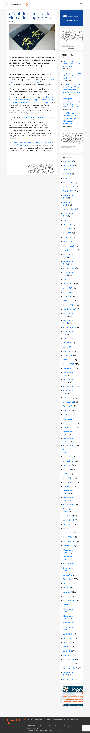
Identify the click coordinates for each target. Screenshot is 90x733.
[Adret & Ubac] (41, 169)
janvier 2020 (69, 546)
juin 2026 (67, 170)
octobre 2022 (69, 386)
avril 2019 (67, 592)
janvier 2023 (69, 368)
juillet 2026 (68, 165)
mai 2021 (67, 469)
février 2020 (69, 541)
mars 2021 (67, 478)
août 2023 (68, 338)
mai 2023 (67, 351)
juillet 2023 (68, 343)
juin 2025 (67, 229)
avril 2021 (67, 474)
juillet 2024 (68, 284)
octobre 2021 (69, 446)
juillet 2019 (68, 579)
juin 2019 (67, 583)
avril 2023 (67, 356)
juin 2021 (67, 465)
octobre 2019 (69, 564)
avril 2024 (67, 296)
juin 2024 (67, 288)
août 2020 (68, 516)
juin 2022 (67, 406)
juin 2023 (67, 347)
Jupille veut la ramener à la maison (39, 117)
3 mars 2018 (13, 21)
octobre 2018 (69, 623)
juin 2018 (67, 643)
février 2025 (68, 246)
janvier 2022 (69, 427)
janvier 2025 (68, 250)
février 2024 (68, 305)
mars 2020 (68, 537)
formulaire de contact (50, 722)
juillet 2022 (68, 402)
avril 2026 (67, 178)
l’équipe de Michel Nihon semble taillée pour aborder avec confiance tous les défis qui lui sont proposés (31, 99)
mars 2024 (67, 301)
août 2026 (68, 161)
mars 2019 (67, 596)
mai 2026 (67, 174)
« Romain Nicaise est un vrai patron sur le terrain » (72, 75)
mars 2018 (67, 655)
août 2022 (68, 398)
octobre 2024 (69, 268)
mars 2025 (67, 242)
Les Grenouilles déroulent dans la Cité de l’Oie (71, 64)
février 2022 (68, 423)
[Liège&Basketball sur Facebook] (9, 723)
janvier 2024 (69, 309)
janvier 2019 (68, 605)
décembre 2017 (70, 668)
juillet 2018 (68, 638)
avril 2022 (67, 415)
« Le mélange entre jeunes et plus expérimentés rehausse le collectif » (71, 118)
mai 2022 (67, 410)
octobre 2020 (69, 505)
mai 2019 (67, 588)
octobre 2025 (69, 209)
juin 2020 (67, 524)
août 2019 (67, 575)
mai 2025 (67, 233)
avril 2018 (67, 651)
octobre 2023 (69, 327)
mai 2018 (67, 647)
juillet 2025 (68, 225)
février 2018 (68, 660)
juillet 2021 (68, 461)
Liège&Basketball (16, 4)
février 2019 (68, 600)
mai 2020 (67, 529)
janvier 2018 (68, 664)
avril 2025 (67, 237)
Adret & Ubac (56, 730)
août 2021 (67, 457)
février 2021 (68, 482)
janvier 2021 (68, 487)
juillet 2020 (68, 520)
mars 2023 (67, 360)
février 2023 (68, 364)
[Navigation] (81, 4)
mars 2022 (67, 419)
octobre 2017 (69, 679)
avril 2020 (67, 533)
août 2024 (68, 279)
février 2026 (68, 187)
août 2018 (67, 634)
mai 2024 (67, 292)
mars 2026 (67, 183)
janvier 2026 (68, 191)
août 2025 (68, 220)
